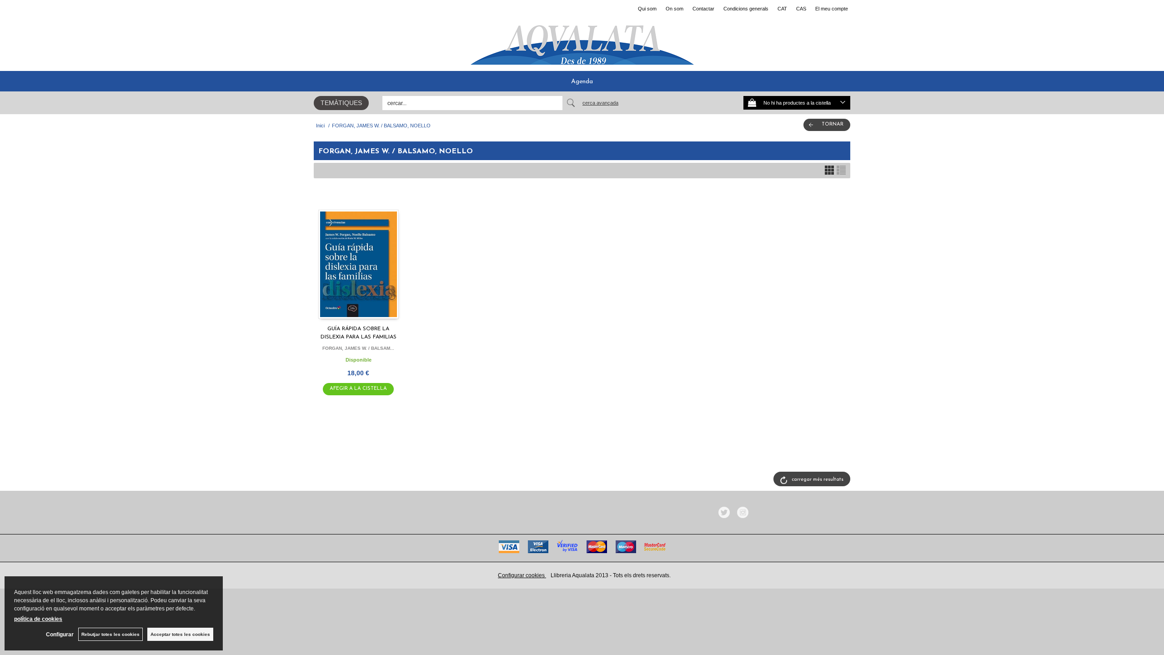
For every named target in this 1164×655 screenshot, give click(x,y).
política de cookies (38, 619)
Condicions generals (745, 8)
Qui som (647, 8)
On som (674, 8)
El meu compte (831, 8)
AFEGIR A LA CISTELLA (358, 388)
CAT (782, 8)
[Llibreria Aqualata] (582, 41)
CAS (801, 8)
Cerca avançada (600, 103)
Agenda (582, 81)
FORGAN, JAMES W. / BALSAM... (358, 348)
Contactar (703, 8)
